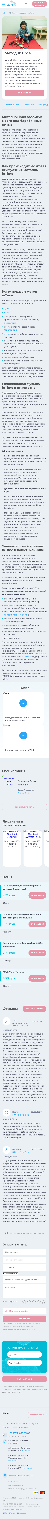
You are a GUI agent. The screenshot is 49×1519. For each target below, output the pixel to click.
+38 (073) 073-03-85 (19, 1433)
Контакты (23, 1427)
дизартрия (10, 323)
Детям (35, 1423)
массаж (27, 656)
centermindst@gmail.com (21, 1475)
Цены (14, 1427)
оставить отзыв (34, 1009)
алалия (24, 319)
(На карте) (13, 1443)
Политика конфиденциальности (22, 1489)
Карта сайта (13, 1481)
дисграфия (11, 330)
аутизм (8, 334)
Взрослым (15, 1423)
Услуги (26, 1423)
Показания (29, 105)
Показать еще (27, 1233)
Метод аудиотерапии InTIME (19, 750)
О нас (5, 1423)
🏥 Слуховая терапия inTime (21, 13)
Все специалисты (24, 807)
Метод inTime (12, 105)
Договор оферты (15, 1485)
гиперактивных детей (16, 615)
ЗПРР (7, 312)
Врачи (6, 1427)
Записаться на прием (39, 4)
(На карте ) (26, 1450)
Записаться (24, 93)
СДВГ (7, 308)
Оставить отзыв (37, 1415)
